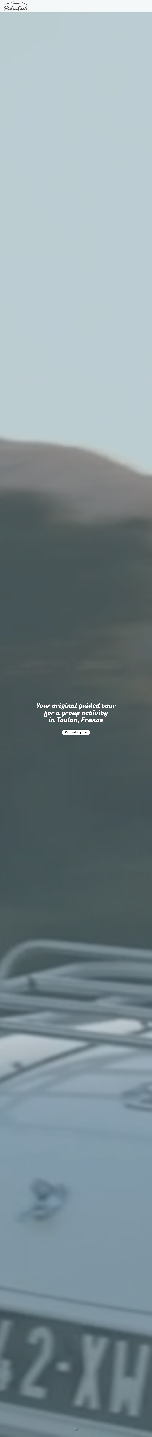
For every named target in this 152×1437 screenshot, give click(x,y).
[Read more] (76, 1428)
